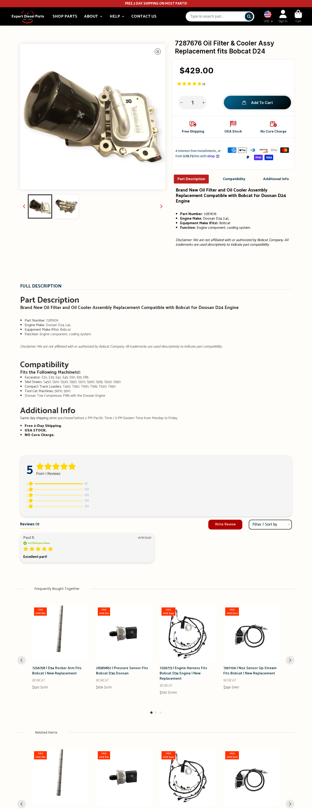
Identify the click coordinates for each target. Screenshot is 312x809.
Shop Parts (65, 16)
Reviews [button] (29, 524)
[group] (40, 206)
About (91, 16)
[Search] (249, 16)
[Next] (290, 660)
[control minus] (182, 102)
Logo (28, 16)
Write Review (225, 524)
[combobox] (220, 16)
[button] (191, 84)
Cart (298, 16)
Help (115, 16)
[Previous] (21, 660)
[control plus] (203, 102)
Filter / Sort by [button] (264, 525)
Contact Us (143, 16)
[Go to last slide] (24, 206)
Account (282, 16)
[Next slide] (161, 206)
